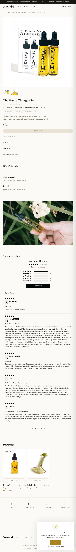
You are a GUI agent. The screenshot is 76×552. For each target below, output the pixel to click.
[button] (27, 271)
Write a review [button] (38, 286)
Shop (19, 6)
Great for (7, 148)
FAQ (34, 6)
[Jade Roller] (38, 470)
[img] (9, 298)
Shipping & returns (11, 154)
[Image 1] (6, 91)
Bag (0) (70, 6)
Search (63, 6)
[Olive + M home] (8, 6)
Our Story (27, 6)
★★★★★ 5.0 (11, 104)
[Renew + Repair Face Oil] (14, 470)
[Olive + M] (8, 537)
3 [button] (38, 428)
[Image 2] (14, 91)
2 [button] (35, 428)
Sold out (38, 131)
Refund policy (27, 548)
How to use (7, 142)
